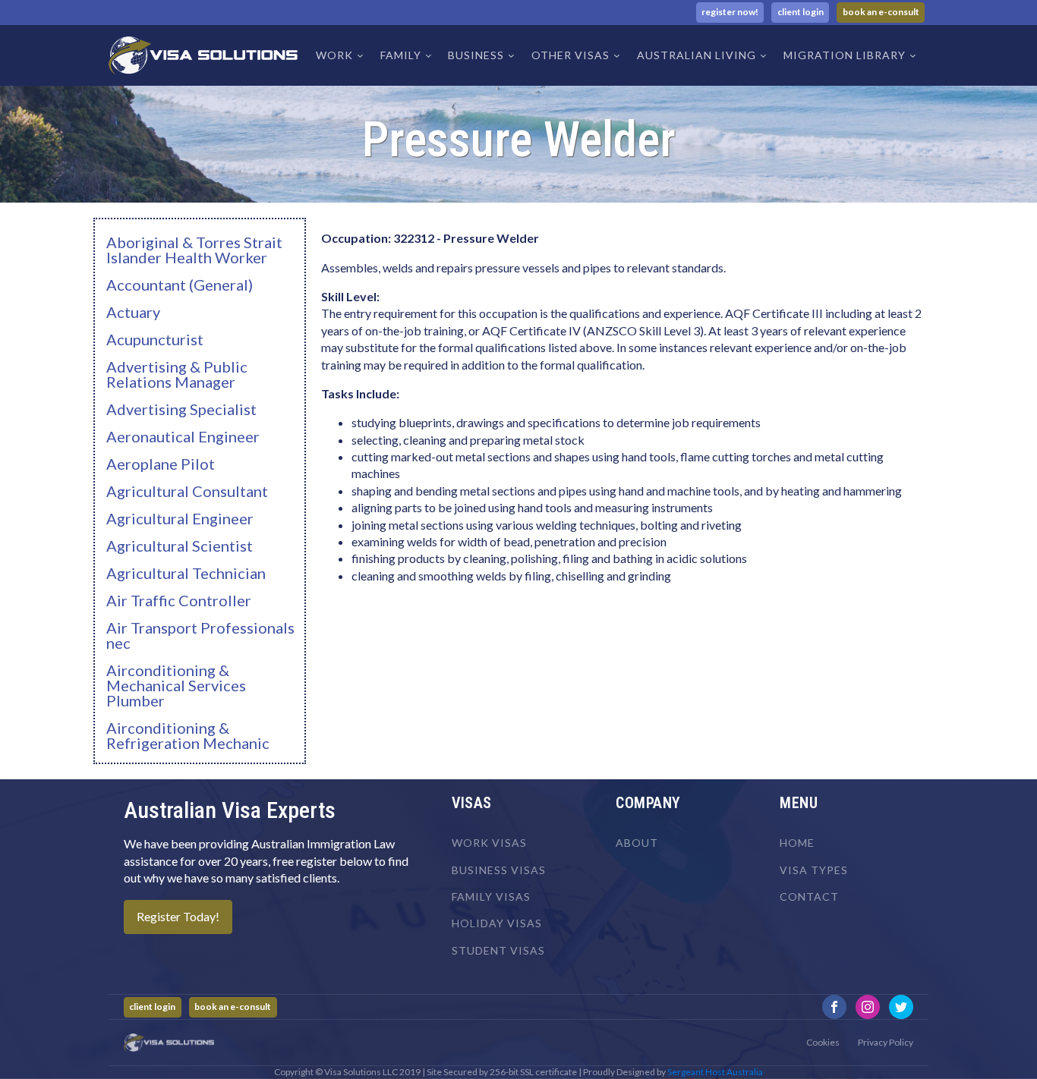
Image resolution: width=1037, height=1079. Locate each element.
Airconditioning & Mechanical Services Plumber (176, 685)
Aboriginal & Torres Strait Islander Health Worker (194, 249)
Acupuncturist (154, 339)
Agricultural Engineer (180, 518)
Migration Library (844, 55)
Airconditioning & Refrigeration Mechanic (187, 735)
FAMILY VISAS (491, 896)
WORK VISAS (489, 842)
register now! (729, 11)
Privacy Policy (885, 1042)
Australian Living (696, 55)
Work (334, 55)
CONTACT (809, 896)
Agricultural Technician (186, 572)
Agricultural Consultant (187, 491)
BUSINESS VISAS (499, 870)
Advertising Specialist (181, 409)
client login (800, 11)
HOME (797, 842)
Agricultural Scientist (179, 545)
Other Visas (570, 55)
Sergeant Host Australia (715, 1071)
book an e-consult (881, 11)
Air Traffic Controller (178, 600)
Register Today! (178, 916)
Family (400, 55)
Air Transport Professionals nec (200, 635)
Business (476, 55)
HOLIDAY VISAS (497, 923)
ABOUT (637, 842)
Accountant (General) (179, 284)
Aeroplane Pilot (160, 463)
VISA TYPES (814, 870)
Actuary (133, 311)
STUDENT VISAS (498, 950)
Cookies (823, 1042)
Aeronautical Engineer (183, 436)
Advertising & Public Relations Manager (176, 374)
